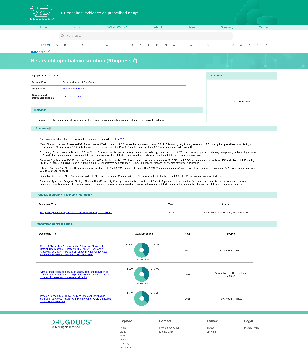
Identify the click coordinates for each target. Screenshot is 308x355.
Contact (264, 27)
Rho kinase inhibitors (74, 88)
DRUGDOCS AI (117, 27)
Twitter (210, 327)
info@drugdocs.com (169, 327)
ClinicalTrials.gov (72, 96)
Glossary (227, 27)
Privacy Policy (251, 327)
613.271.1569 (166, 331)
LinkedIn (211, 331)
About (158, 27)
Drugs (76, 27)
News (191, 27)
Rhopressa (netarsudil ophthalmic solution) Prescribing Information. (76, 212)
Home (42, 27)
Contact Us (126, 347)
